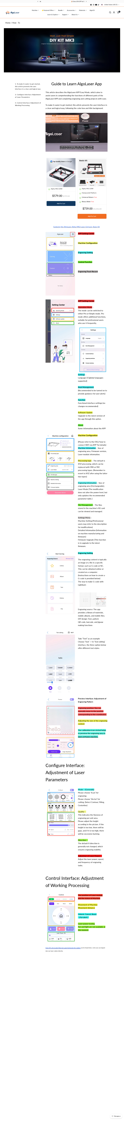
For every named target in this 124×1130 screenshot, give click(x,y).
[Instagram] (93, 4)
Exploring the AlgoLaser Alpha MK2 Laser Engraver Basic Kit (76, 227)
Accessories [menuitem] (71, 10)
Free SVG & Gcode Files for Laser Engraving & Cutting (63, 948)
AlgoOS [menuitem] (92, 10)
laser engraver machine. (88, 736)
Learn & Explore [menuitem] (52, 14)
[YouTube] (96, 4)
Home (7, 23)
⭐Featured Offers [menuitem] (48, 10)
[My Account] (114, 12)
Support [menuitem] (64, 14)
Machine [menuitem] (34, 10)
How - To (16, 23)
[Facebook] (91, 4)
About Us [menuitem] (75, 14)
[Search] (110, 12)
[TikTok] (98, 4)
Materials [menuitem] (82, 10)
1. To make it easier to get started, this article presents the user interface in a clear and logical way (27, 86)
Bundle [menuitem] (60, 10)
